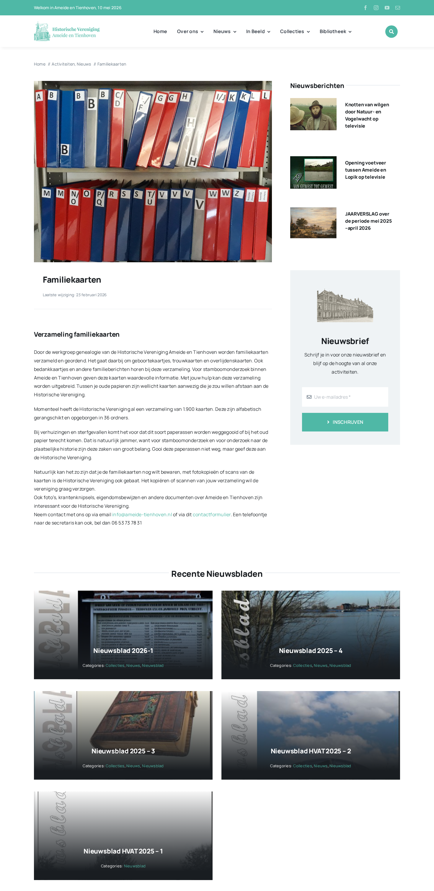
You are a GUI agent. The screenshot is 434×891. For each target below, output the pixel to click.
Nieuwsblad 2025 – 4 (311, 650)
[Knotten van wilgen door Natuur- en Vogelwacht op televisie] (313, 102)
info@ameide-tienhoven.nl (142, 514)
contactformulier (212, 514)
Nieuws (133, 665)
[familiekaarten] (153, 83)
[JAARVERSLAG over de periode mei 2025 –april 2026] (313, 211)
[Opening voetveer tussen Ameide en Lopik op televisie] (313, 160)
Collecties (115, 665)
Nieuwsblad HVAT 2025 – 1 (123, 851)
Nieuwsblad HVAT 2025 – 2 (311, 751)
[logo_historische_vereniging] (67, 23)
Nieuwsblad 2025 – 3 (123, 751)
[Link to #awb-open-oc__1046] (391, 31)
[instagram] (376, 7)
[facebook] (365, 7)
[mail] (397, 7)
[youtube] (387, 7)
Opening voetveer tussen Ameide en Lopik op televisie (365, 169)
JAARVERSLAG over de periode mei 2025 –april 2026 (368, 221)
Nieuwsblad (153, 665)
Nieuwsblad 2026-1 (123, 650)
